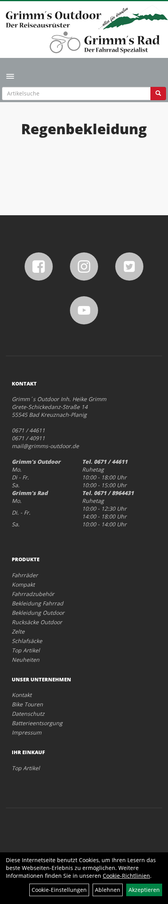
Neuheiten (25, 659)
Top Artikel (26, 650)
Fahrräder (25, 575)
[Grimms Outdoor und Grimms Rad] (87, 17)
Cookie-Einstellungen (59, 889)
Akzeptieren (144, 889)
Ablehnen (107, 889)
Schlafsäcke (27, 641)
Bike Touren (27, 704)
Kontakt (22, 695)
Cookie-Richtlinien (126, 875)
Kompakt (23, 584)
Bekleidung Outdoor (38, 612)
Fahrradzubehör (33, 594)
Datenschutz (28, 713)
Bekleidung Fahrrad (37, 603)
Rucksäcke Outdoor (37, 622)
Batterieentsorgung (37, 723)
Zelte (18, 631)
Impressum (26, 732)
